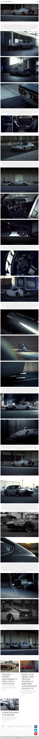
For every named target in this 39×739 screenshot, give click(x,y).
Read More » (4, 690)
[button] (38, 1)
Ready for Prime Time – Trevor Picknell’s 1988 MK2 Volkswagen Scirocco (29, 681)
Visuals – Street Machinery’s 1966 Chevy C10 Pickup (9, 679)
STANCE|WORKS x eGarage (10, 713)
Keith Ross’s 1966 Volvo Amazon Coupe (15, 25)
